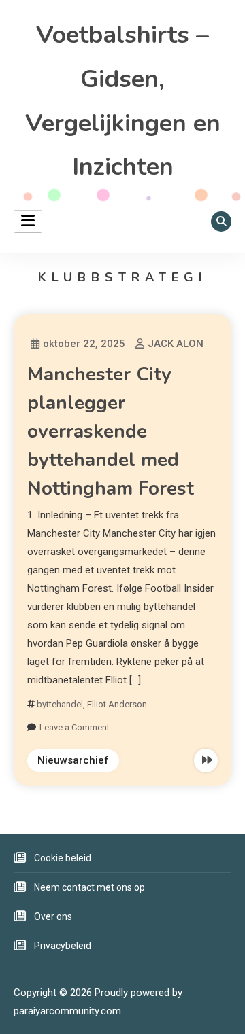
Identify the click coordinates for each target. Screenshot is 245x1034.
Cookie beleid (62, 858)
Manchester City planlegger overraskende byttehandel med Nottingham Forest (110, 431)
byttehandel (60, 704)
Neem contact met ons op (89, 887)
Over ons (53, 916)
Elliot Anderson (117, 704)
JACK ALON (175, 344)
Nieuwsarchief (73, 760)
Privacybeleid (62, 945)
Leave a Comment (74, 727)
